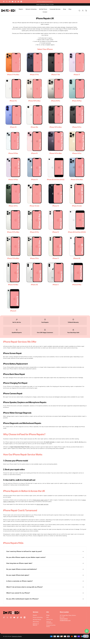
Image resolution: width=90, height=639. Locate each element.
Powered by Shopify (17, 636)
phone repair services (42, 504)
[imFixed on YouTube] (12, 1)
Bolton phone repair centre (40, 500)
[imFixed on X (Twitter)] (6, 1)
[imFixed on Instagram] (9, 1)
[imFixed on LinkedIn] (21, 1)
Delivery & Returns (36, 624)
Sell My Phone (37, 619)
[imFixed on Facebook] (3, 1)
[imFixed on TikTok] (15, 1)
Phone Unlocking (37, 617)
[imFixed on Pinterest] (18, 1)
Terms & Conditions (49, 622)
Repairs (35, 615)
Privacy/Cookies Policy (50, 625)
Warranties (36, 621)
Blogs (48, 615)
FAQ (47, 617)
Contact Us (49, 619)
